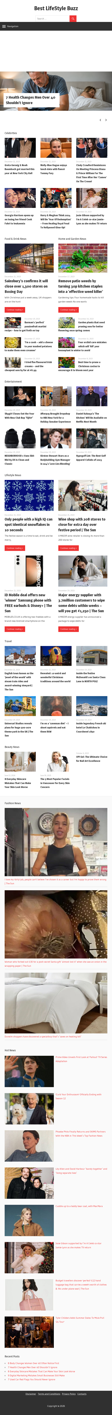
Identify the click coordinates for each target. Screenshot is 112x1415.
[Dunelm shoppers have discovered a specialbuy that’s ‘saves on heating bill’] (56, 1032)
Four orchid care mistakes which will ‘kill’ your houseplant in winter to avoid (82, 346)
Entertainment (13, 381)
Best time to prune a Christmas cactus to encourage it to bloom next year (79, 366)
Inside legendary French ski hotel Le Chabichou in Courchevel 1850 (91, 727)
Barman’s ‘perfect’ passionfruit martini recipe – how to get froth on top (25, 326)
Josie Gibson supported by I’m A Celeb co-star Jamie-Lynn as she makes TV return (91, 219)
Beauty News (12, 747)
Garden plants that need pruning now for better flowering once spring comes (81, 326)
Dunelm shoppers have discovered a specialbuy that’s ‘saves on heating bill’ (43, 1036)
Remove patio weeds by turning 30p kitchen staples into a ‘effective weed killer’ (80, 286)
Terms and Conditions (49, 1393)
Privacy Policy (69, 1393)
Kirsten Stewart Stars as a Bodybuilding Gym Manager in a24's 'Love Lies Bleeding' (55, 459)
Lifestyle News (13, 475)
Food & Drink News (15, 238)
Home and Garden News (72, 238)
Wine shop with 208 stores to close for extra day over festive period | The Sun (81, 524)
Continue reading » (15, 309)
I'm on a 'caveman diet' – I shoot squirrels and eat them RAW (54, 727)
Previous (100, 120)
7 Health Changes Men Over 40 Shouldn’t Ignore (32, 1367)
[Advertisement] (56, 51)
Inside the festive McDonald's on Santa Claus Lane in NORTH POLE (90, 677)
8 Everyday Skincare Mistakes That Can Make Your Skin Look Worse (18, 783)
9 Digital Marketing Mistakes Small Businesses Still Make (36, 1375)
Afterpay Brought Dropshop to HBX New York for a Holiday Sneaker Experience (55, 417)
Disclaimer (31, 1393)
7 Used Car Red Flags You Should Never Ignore (31, 1379)
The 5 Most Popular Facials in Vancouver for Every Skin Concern (55, 783)
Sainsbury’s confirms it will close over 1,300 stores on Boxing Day (26, 286)
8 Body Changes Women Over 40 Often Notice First (33, 1363)
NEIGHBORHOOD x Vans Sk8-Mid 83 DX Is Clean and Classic (20, 459)
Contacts (81, 1393)
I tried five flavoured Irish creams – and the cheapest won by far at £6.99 (28, 366)
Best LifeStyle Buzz (56, 8)
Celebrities (11, 133)
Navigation (12, 26)
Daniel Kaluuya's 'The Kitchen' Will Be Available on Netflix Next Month (91, 417)
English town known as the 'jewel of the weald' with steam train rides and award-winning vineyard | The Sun (19, 681)
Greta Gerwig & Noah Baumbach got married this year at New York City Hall (19, 169)
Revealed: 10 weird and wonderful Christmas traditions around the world (55, 677)
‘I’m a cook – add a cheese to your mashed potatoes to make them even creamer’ (29, 346)
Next (106, 120)
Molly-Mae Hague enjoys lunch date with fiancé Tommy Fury (53, 169)
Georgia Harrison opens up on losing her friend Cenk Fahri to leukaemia (19, 219)
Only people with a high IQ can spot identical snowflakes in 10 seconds (28, 524)
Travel (8, 641)
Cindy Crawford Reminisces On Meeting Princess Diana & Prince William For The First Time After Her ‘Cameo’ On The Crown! (91, 173)
